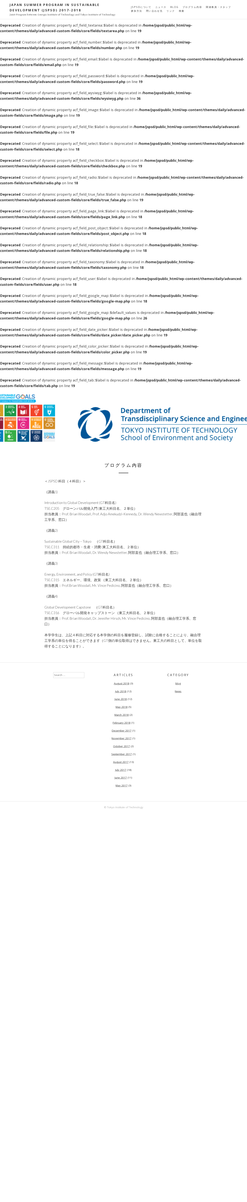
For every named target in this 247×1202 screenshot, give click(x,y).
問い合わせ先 (154, 11)
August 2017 (121, 762)
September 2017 (121, 754)
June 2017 (121, 777)
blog (174, 7)
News (178, 691)
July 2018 (120, 691)
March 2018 (121, 715)
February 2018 (121, 722)
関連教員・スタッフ (218, 7)
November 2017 (121, 738)
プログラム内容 (192, 7)
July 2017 (120, 770)
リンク (171, 11)
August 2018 (121, 683)
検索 (181, 11)
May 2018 (122, 707)
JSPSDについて (141, 7)
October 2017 (121, 746)
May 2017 (122, 785)
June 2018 (121, 699)
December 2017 (121, 730)
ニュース (161, 7)
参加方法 (136, 11)
